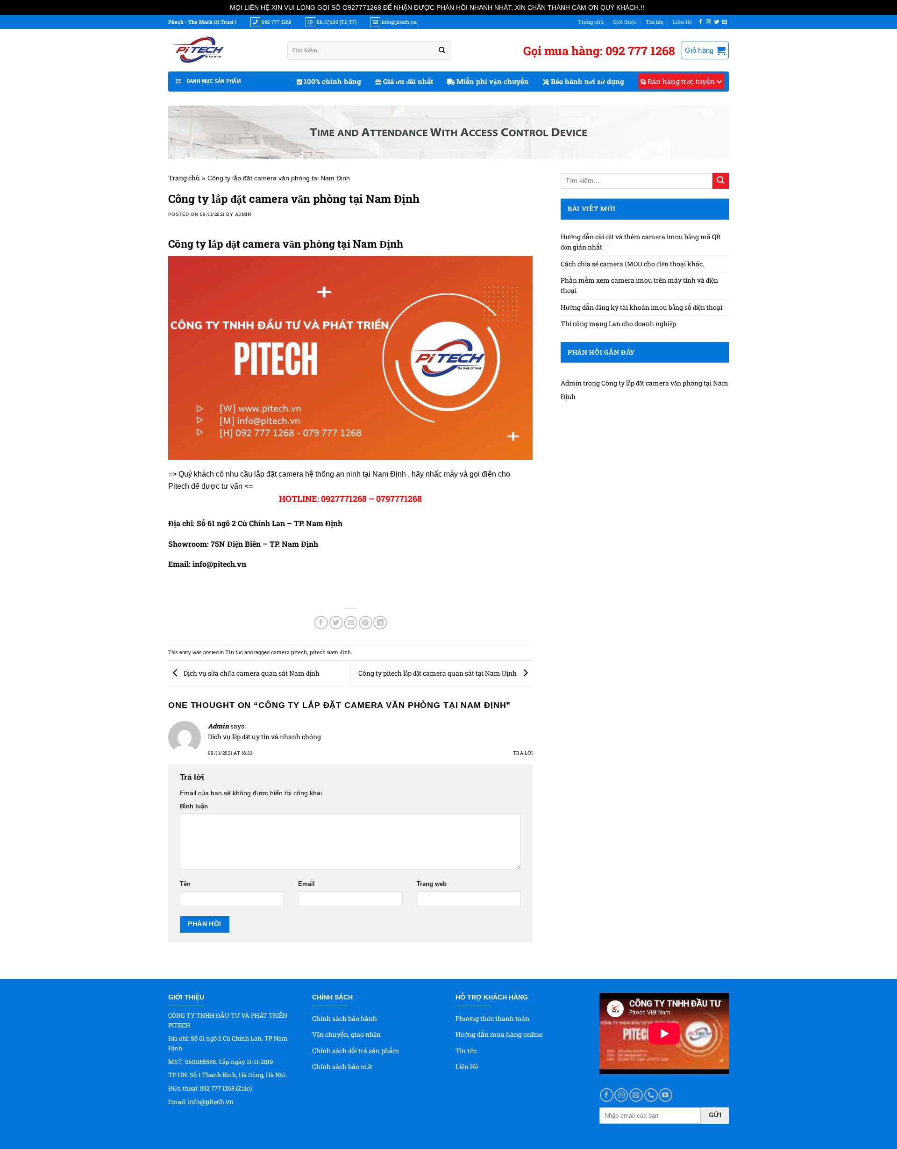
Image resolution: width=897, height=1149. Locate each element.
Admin (243, 214)
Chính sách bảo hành (344, 1018)
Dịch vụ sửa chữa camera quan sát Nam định (251, 673)
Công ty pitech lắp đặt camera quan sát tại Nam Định (438, 673)
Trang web (432, 884)
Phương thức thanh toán (492, 1018)
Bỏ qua (656, 7)
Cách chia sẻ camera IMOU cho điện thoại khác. (633, 263)
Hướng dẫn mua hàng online (499, 1034)
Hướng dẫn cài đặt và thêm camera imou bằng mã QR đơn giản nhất (640, 241)
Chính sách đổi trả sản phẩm (355, 1050)
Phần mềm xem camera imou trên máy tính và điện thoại (639, 285)
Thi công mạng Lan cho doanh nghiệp (618, 323)
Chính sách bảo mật (342, 1066)
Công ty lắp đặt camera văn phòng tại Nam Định (285, 243)
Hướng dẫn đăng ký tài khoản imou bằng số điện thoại (641, 307)
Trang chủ (591, 21)
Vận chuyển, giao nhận (346, 1034)
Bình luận (194, 806)
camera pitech (289, 652)
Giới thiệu (625, 21)
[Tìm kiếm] (442, 50)
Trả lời (523, 753)
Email (306, 884)
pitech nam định (330, 652)
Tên (185, 884)
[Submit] (720, 181)
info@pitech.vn (211, 1101)
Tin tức (654, 21)
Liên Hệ (682, 21)
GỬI (715, 1115)
